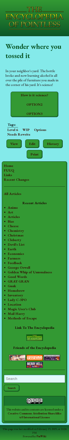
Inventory (15, 295)
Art (10, 212)
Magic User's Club (22, 309)
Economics (16, 253)
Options (40, 129)
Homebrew (16, 290)
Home (8, 165)
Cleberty (14, 240)
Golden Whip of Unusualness (30, 272)
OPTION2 (34, 104)
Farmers (14, 258)
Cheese (13, 226)
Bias (11, 221)
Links (8, 175)
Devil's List (16, 244)
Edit (32, 143)
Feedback (15, 263)
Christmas (16, 235)
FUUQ (9, 170)
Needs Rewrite (18, 134)
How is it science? (34, 95)
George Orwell (19, 267)
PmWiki (41, 436)
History (53, 143)
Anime (13, 207)
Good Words (17, 276)
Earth (12, 249)
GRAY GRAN (18, 281)
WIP (26, 129)
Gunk (12, 286)
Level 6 (12, 129)
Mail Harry (16, 313)
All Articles (12, 193)
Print (35, 154)
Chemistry (16, 230)
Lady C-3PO (17, 299)
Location (14, 304)
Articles (14, 216)
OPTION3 (34, 113)
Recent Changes (16, 179)
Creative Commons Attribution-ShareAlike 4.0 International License (34, 415)
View (14, 143)
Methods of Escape (22, 318)
